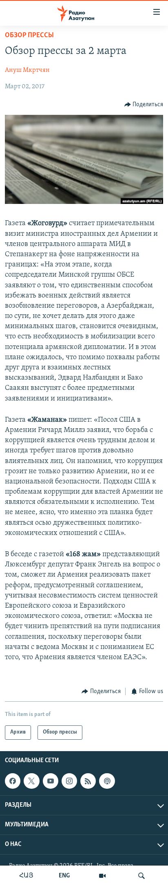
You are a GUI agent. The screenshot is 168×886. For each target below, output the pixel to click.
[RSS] (88, 781)
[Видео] (102, 876)
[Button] (144, 104)
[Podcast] (107, 781)
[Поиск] (141, 876)
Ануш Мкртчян (27, 70)
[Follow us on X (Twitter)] (31, 781)
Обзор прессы (29, 35)
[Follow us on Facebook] (12, 781)
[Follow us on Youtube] (50, 781)
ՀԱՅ (26, 876)
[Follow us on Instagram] (69, 781)
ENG (64, 876)
